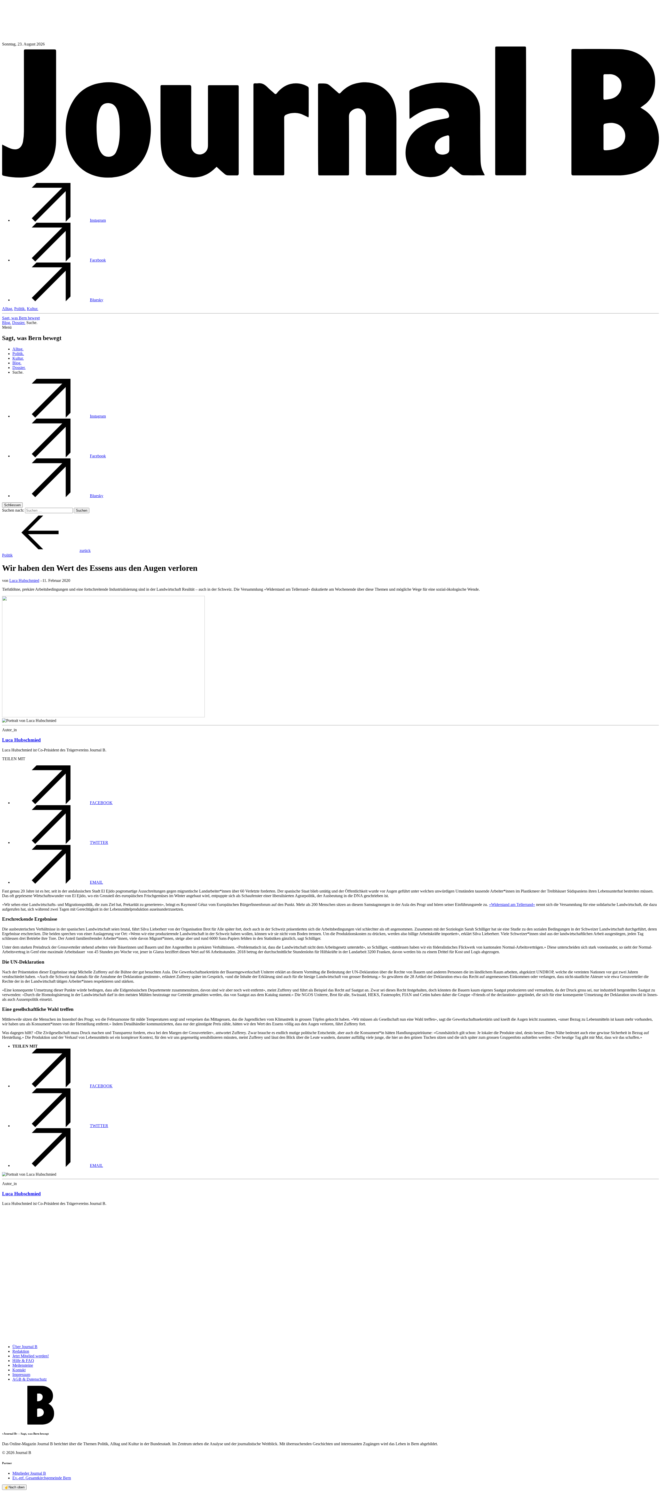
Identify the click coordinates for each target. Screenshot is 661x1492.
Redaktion (20, 1351)
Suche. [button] (31, 322)
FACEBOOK (101, 803)
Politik (7, 555)
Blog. (6, 322)
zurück (85, 550)
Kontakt (19, 1370)
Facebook (98, 260)
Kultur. (32, 308)
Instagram (98, 220)
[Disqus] (330, 1274)
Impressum (21, 1374)
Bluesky (96, 300)
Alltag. (7, 308)
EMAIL (96, 882)
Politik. (20, 308)
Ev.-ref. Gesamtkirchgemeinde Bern (41, 1478)
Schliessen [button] (12, 505)
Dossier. (18, 322)
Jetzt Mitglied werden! (30, 1356)
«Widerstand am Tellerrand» (512, 904)
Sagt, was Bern (21, 318)
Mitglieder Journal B (29, 1473)
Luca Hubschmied (24, 580)
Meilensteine (22, 1365)
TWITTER (99, 842)
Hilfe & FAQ (23, 1360)
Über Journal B (24, 1346)
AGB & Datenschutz (29, 1379)
